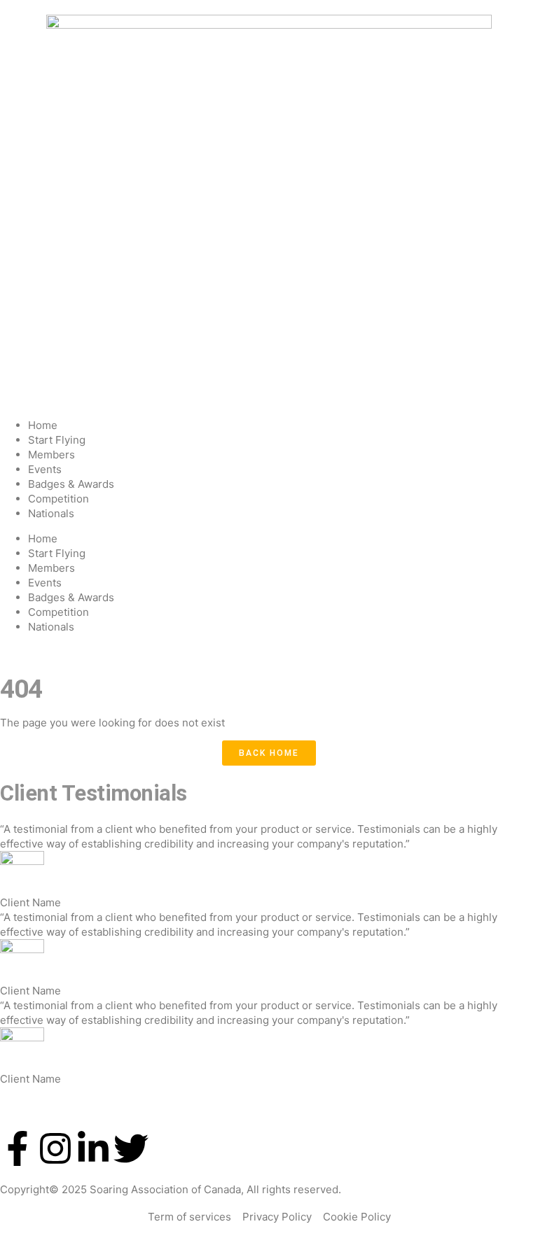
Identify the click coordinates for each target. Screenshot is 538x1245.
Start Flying (56, 439)
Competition (58, 498)
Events (45, 469)
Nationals (51, 513)
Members (51, 454)
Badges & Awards (71, 484)
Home (42, 425)
